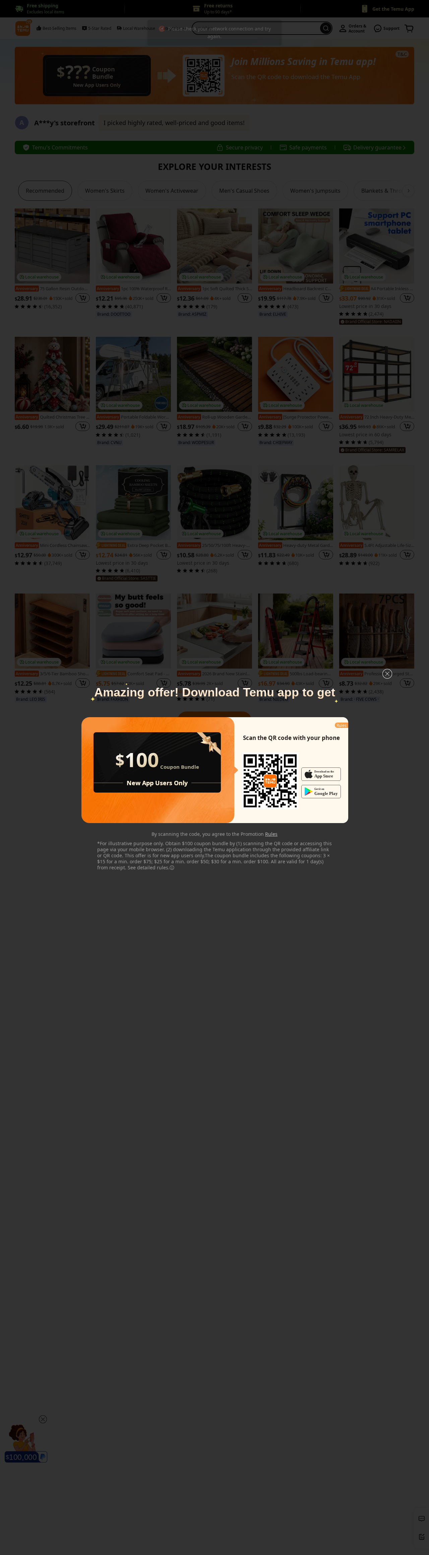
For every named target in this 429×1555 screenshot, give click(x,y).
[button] (387, 674)
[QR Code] (270, 781)
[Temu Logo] (270, 781)
